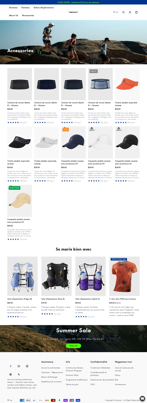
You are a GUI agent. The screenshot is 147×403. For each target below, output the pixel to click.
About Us (13, 16)
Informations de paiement (102, 380)
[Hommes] (13, 8)
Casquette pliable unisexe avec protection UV (72, 162)
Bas (116, 380)
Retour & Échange (49, 377)
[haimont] (73, 12)
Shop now (73, 346)
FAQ (92, 385)
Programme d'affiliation (77, 380)
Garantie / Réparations (52, 373)
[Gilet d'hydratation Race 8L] (56, 276)
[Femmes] (26, 8)
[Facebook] (10, 365)
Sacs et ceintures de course (124, 369)
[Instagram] (27, 365)
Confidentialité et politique (98, 374)
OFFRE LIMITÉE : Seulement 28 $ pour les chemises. (78, 2)
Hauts (117, 375)
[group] (24, 287)
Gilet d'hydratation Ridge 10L (19, 299)
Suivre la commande (50, 368)
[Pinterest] (10, 374)
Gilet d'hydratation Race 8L (53, 299)
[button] (123, 12)
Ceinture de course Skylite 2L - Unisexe (18, 104)
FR (114, 12)
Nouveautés (28, 16)
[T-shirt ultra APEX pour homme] (124, 276)
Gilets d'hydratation (44, 8)
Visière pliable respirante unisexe (126, 104)
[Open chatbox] (142, 398)
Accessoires (120, 385)
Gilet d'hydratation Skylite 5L (87, 299)
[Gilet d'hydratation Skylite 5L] (90, 276)
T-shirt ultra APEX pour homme (122, 299)
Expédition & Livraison (51, 382)
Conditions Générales (100, 368)
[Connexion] (130, 12)
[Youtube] (19, 365)
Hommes (13, 8)
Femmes (26, 8)
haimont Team (72, 375)
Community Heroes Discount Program (74, 369)
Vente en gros (72, 385)
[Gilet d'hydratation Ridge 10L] (22, 276)
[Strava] (19, 374)
